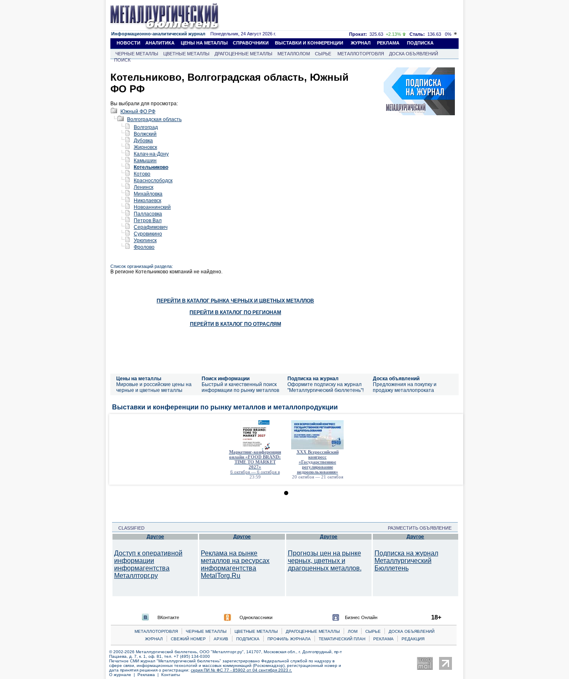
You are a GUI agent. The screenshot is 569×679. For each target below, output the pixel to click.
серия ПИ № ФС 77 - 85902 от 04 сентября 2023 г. (241, 670)
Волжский (145, 134)
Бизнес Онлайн (361, 617)
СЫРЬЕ (323, 53)
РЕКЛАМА (388, 42)
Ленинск (143, 187)
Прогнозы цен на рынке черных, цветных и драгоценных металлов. (325, 561)
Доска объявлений (396, 379)
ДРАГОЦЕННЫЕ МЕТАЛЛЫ (243, 53)
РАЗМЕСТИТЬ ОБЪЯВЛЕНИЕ (422, 527)
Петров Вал (148, 220)
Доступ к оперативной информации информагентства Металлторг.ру (148, 564)
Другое (155, 537)
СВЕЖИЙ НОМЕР (188, 639)
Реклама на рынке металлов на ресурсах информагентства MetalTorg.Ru (235, 564)
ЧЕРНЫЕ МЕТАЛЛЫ (136, 53)
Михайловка (148, 194)
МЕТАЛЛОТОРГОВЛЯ (360, 53)
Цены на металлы (138, 379)
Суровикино (148, 234)
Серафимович (150, 227)
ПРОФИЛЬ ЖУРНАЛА (289, 639)
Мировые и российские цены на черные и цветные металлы (154, 387)
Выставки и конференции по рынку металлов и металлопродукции (225, 407)
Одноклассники (256, 617)
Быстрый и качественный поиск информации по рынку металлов (240, 387)
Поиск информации (226, 379)
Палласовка (148, 214)
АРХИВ (221, 639)
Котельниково (151, 167)
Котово (142, 174)
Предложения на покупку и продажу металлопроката (405, 387)
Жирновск (145, 147)
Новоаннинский (152, 207)
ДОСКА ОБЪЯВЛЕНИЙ (413, 53)
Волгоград (146, 127)
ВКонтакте (168, 617)
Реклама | (149, 674)
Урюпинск (145, 240)
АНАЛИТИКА (160, 42)
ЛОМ (352, 631)
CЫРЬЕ (373, 631)
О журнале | (123, 674)
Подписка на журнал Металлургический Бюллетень (406, 561)
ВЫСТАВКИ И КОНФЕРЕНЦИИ (309, 42)
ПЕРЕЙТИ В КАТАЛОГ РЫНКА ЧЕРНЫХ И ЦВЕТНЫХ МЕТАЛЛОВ (235, 301)
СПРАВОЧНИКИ (251, 42)
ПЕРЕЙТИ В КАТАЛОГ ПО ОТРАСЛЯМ (235, 324)
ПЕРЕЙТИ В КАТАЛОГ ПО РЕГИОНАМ (235, 312)
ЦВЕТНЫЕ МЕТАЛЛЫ (186, 53)
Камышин (145, 161)
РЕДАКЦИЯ (413, 639)
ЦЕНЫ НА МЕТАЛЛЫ (204, 42)
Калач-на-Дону (151, 154)
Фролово (144, 247)
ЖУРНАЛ (361, 42)
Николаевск (147, 200)
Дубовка (143, 141)
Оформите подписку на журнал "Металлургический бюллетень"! (325, 387)
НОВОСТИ (128, 42)
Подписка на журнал (313, 379)
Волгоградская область (154, 119)
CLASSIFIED (129, 527)
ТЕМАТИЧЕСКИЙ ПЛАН (342, 639)
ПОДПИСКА (420, 42)
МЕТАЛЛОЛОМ (293, 53)
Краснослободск (153, 180)
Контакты (170, 674)
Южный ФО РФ (137, 111)
